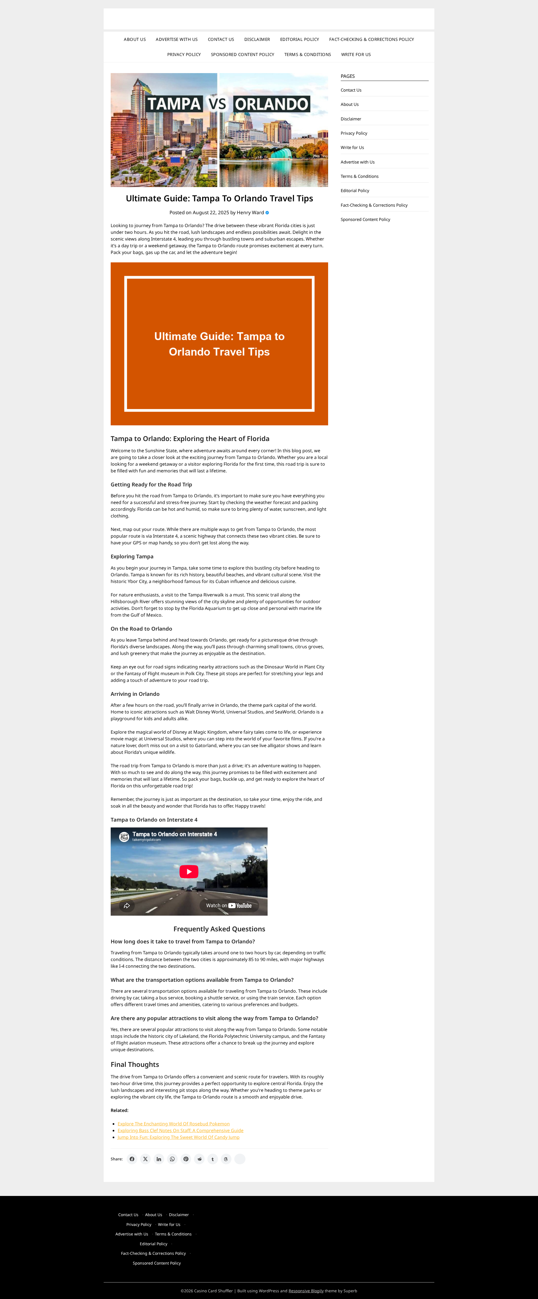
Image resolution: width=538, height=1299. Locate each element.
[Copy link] (239, 1159)
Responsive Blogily (306, 1290)
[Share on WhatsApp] (172, 1159)
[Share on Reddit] (199, 1159)
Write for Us (356, 54)
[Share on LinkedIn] (159, 1159)
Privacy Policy (184, 54)
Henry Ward (250, 212)
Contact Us (221, 39)
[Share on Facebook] (132, 1159)
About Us (135, 39)
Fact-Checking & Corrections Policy (371, 39)
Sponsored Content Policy (242, 54)
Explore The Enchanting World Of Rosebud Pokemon (174, 1124)
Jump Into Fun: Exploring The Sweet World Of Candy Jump (179, 1137)
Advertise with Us (177, 39)
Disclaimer (257, 39)
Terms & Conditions (307, 54)
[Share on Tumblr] (212, 1159)
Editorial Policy (299, 39)
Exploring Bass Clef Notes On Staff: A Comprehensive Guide (181, 1130)
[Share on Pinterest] (185, 1159)
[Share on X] (145, 1159)
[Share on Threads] (226, 1159)
